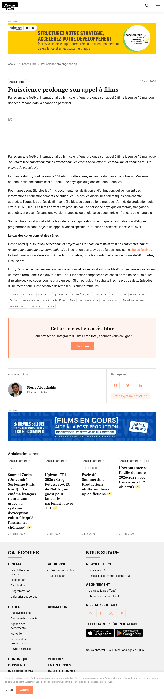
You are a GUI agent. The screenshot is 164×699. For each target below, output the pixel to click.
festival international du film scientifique (44, 300)
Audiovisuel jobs (21, 612)
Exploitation (18, 579)
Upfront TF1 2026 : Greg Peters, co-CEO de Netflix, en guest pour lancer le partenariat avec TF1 (59, 491)
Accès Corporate (19, 460)
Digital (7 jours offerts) (102, 590)
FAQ (110, 650)
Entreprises (59, 665)
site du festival (140, 250)
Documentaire (137, 294)
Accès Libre (29, 64)
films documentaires (133, 300)
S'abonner (82, 346)
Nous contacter (95, 650)
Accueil (12, 64)
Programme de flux (62, 570)
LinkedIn (90, 613)
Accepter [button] (24, 690)
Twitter (111, 613)
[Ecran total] (10, 6)
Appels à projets (80, 294)
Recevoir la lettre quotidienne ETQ (109, 575)
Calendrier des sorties (24, 596)
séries (51, 306)
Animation (43, 294)
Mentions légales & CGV (130, 650)
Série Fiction (90, 467)
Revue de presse (21, 648)
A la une (14, 294)
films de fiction (110, 300)
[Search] (147, 6)
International (22, 671)
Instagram (121, 613)
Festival (14, 300)
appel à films (60, 294)
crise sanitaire (118, 294)
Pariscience (37, 306)
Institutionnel (62, 671)
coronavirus (100, 294)
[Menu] (158, 6)
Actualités (28, 294)
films (72, 300)
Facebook (100, 613)
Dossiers (16, 665)
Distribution (18, 585)
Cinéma (15, 564)
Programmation (20, 591)
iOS (100, 633)
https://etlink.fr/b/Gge (130, 396)
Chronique (18, 659)
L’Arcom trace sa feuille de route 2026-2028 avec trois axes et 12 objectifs (133, 477)
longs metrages (18, 306)
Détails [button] (9, 690)
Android (129, 633)
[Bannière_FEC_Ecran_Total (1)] (82, 427)
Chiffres (56, 659)
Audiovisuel (59, 564)
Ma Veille (16, 633)
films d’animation (88, 300)
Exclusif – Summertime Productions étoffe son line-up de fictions (95, 484)
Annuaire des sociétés (24, 618)
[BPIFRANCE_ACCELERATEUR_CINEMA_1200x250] (82, 38)
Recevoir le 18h (98, 570)
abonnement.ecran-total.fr (105, 596)
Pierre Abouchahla (41, 387)
